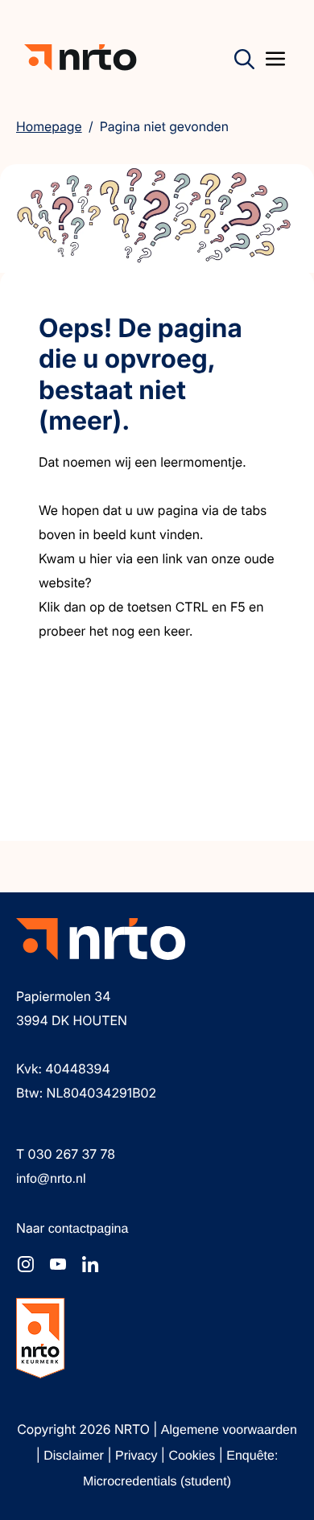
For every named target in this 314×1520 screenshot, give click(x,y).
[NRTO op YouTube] (58, 1264)
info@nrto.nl (51, 1179)
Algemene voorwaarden (229, 1430)
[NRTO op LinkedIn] (90, 1264)
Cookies (193, 1456)
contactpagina (88, 1229)
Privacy (138, 1456)
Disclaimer (75, 1456)
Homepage (49, 126)
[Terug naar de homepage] (80, 57)
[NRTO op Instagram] (25, 1264)
